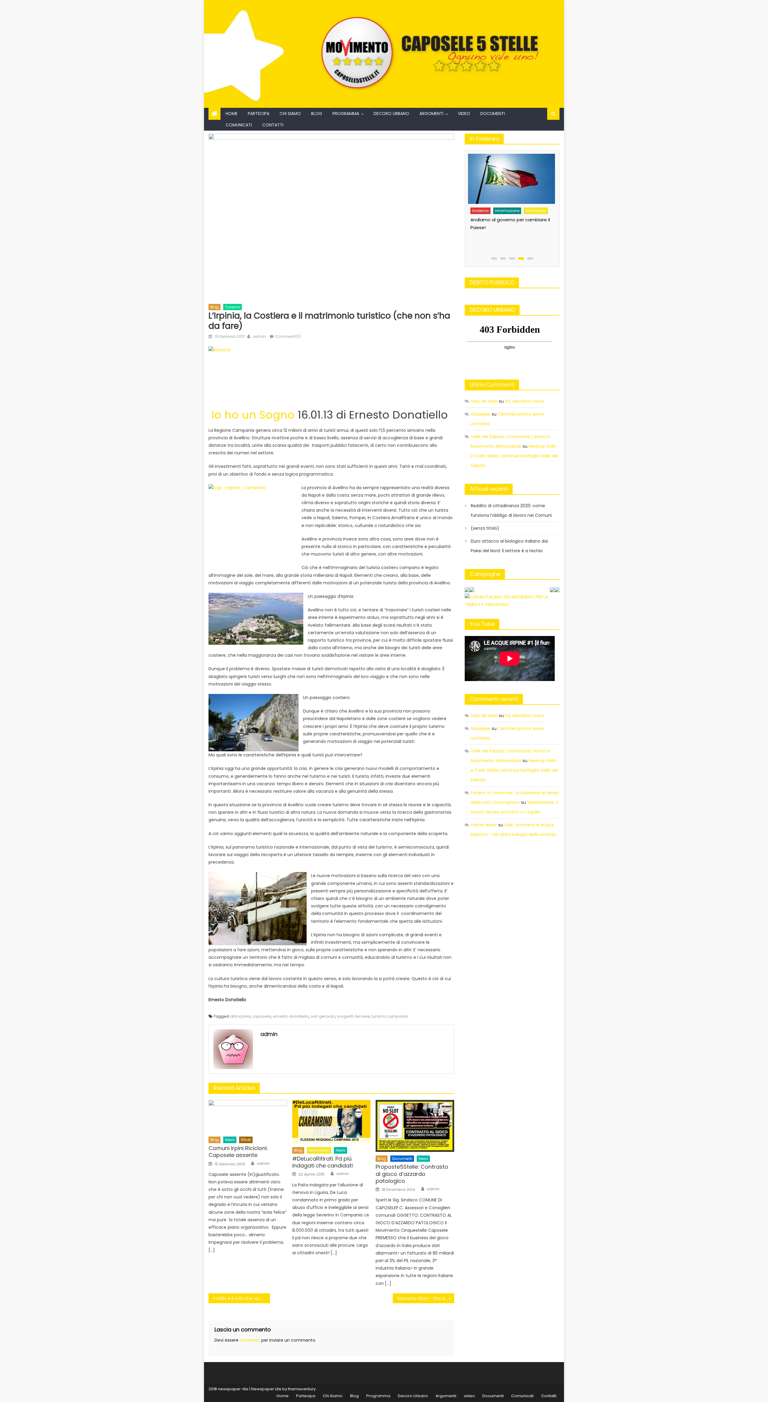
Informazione (506, 206)
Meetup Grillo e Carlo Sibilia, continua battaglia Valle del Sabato (514, 455)
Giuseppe (480, 414)
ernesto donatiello (291, 1016)
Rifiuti (246, 1139)
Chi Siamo (290, 114)
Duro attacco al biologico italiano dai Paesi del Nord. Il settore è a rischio (509, 546)
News (230, 1139)
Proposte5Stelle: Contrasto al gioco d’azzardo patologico (412, 1173)
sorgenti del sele (353, 1016)
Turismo (232, 307)
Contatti (273, 125)
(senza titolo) (485, 528)
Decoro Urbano (391, 114)
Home (232, 114)
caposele (261, 1016)
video (464, 114)
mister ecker (484, 825)
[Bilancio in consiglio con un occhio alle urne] (510, 177)
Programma (345, 114)
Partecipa (258, 114)
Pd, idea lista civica (524, 401)
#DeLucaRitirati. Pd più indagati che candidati (322, 1162)
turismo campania (390, 1016)
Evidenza (480, 206)
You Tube (482, 624)
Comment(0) (288, 336)
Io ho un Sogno (253, 414)
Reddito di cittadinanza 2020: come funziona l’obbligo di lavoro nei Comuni (511, 510)
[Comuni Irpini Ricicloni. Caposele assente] (247, 1116)
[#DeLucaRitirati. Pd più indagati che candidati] (331, 1122)
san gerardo (323, 1016)
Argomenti (431, 114)
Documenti (492, 114)
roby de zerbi (484, 401)
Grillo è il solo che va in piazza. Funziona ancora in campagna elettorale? (243, 1298)
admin (259, 336)
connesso (250, 1340)
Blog (316, 114)
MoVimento (319, 1150)
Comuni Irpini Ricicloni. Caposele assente (238, 1152)
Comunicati (239, 125)
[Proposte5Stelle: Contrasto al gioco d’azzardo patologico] (415, 1126)
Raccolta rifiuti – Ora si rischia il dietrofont (426, 1298)
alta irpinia (240, 1016)
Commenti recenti (494, 699)
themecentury (302, 1389)
